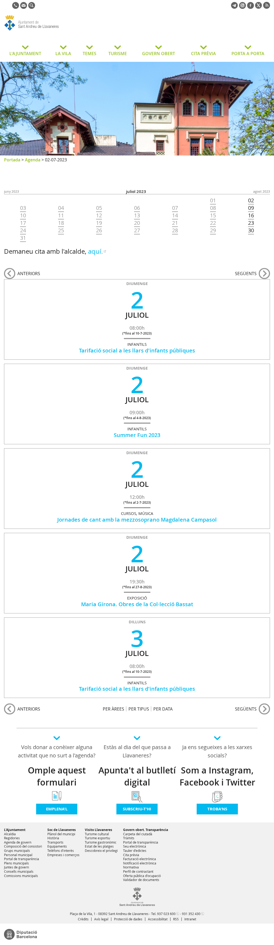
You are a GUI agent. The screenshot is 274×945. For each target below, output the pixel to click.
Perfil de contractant (138, 871)
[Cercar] (31, 7)
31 (23, 237)
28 (175, 230)
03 (23, 207)
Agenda (32, 160)
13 (137, 215)
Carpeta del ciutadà (137, 834)
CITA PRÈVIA (203, 53)
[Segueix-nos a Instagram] (242, 7)
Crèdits (83, 919)
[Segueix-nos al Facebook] (250, 7)
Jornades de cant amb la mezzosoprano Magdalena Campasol (137, 519)
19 (99, 222)
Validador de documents (141, 880)
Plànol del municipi (61, 834)
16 (251, 215)
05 (99, 207)
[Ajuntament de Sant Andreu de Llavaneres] (137, 905)
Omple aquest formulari (57, 776)
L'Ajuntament (14, 830)
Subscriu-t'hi (137, 809)
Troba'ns (217, 809)
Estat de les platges (99, 846)
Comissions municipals (21, 876)
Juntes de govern (16, 867)
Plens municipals (16, 863)
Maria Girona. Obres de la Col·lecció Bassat (137, 604)
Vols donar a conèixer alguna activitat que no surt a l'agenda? (57, 751)
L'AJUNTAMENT (25, 53)
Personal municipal (18, 855)
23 (251, 222)
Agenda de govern (17, 842)
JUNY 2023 (11, 191)
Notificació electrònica (139, 863)
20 (137, 222)
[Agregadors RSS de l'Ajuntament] (266, 7)
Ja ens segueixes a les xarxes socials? (217, 751)
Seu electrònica (134, 846)
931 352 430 (191, 914)
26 (99, 230)
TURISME (117, 53)
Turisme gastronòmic (100, 842)
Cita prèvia (131, 855)
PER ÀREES (113, 708)
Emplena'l (56, 809)
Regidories (12, 838)
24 (23, 230)
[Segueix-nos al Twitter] (258, 7)
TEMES (89, 53)
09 (251, 207)
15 (213, 215)
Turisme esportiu (97, 838)
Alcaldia (10, 834)
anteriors (28, 273)
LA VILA (63, 53)
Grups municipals (17, 850)
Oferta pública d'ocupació (142, 876)
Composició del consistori (23, 846)
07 (175, 207)
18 (61, 222)
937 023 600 (166, 914)
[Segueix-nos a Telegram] (234, 7)
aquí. (95, 251)
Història (53, 838)
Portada (12, 160)
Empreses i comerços (63, 855)
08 (213, 207)
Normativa (131, 867)
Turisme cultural (97, 834)
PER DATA (163, 708)
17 (23, 222)
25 (61, 230)
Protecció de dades (128, 919)
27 (137, 230)
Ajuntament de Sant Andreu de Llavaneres (46, 30)
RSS (176, 919)
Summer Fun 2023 (137, 435)
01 (213, 200)
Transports (55, 842)
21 (175, 222)
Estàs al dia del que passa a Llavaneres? (137, 751)
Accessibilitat (158, 919)
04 (61, 207)
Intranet (190, 919)
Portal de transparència (21, 859)
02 (251, 200)
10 (23, 215)
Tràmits (128, 838)
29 (213, 230)
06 (137, 207)
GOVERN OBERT (158, 53)
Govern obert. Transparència (145, 830)
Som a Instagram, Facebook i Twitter (217, 776)
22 (213, 222)
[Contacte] (23, 7)
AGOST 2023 (261, 191)
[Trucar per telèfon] (15, 7)
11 (61, 215)
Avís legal (101, 919)
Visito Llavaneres (98, 830)
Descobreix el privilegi (101, 850)
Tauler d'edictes (134, 850)
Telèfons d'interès (60, 850)
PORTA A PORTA (247, 53)
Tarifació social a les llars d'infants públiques (137, 350)
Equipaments (57, 846)
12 (99, 215)
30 (251, 230)
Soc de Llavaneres (61, 830)
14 (175, 215)
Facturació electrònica (139, 859)
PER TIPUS (138, 708)
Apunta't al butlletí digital (137, 776)
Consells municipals (18, 871)
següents (246, 273)
